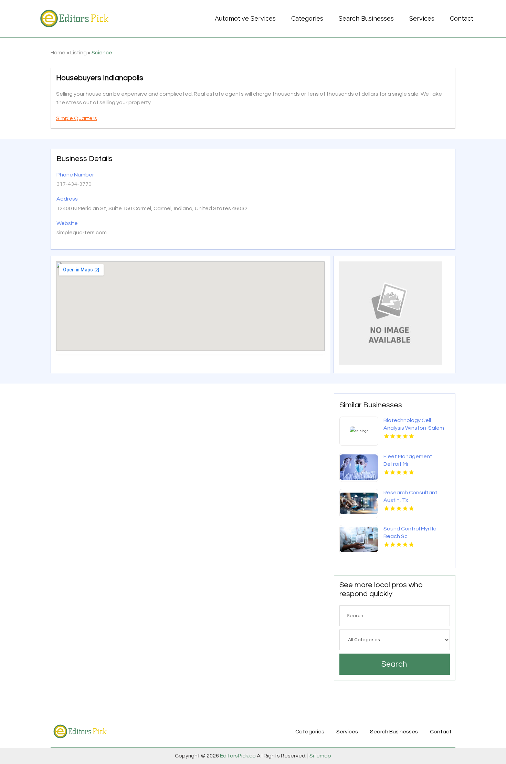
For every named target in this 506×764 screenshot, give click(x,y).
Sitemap (319, 755)
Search (394, 664)
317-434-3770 (74, 184)
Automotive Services (245, 18)
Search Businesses (366, 18)
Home (58, 52)
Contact (461, 18)
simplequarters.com (81, 232)
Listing (78, 52)
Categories (307, 18)
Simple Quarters (76, 118)
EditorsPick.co (238, 755)
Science (102, 52)
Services (421, 18)
